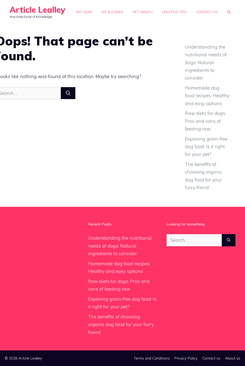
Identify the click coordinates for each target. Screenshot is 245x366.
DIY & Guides (112, 12)
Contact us (207, 12)
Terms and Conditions (152, 358)
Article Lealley (37, 10)
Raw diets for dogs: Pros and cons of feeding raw (205, 121)
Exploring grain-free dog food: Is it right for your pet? (206, 146)
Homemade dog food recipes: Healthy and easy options (207, 95)
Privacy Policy (185, 358)
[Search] (68, 93)
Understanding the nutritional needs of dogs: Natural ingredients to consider (206, 62)
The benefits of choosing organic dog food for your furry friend (121, 324)
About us (232, 358)
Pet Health (142, 12)
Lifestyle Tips (174, 12)
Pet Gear (84, 12)
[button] (229, 12)
